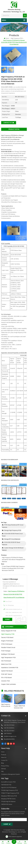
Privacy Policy (5, 766)
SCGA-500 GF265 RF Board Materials (11, 543)
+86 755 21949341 (9, 728)
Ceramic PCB (5, 681)
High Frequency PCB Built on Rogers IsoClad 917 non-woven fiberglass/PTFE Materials (13, 559)
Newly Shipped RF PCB (8, 631)
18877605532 (8, 733)
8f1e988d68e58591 (9, 739)
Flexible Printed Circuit (8, 647)
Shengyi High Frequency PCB (12, 530)
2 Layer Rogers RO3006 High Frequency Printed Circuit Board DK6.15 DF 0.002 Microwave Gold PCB (13, 568)
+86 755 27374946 (9, 725)
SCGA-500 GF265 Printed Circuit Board (12, 535)
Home (7, 38)
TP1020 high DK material (8, 801)
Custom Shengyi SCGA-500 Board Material (12, 549)
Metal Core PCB (6, 664)
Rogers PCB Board (7, 641)
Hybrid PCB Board (7, 671)
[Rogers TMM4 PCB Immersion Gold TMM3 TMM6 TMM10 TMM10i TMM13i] (19, 699)
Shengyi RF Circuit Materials (12, 539)
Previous (0, 700)
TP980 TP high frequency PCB (10, 793)
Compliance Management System (10, 774)
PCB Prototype (5, 651)
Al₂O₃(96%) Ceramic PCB (8, 782)
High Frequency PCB (17, 38)
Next (25, 700)
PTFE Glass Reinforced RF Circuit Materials (12, 526)
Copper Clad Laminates (8, 684)
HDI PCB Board (6, 661)
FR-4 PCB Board (6, 677)
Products (3, 754)
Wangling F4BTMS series (8, 798)
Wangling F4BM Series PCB (9, 796)
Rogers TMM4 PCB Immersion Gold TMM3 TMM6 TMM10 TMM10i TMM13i (19, 707)
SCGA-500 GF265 (6, 151)
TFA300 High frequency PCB (9, 790)
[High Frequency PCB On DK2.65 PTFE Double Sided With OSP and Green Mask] (6, 698)
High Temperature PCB (8, 657)
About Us (3, 757)
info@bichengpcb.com (10, 736)
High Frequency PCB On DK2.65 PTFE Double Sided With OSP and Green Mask (6, 705)
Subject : (14, 594)
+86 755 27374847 (9, 730)
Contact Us (8, 122)
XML (2, 771)
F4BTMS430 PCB (6, 784)
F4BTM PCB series (6, 804)
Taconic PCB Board (7, 637)
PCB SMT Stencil (6, 674)
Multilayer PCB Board (8, 654)
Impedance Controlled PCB (9, 667)
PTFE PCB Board (6, 644)
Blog (2, 763)
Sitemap (3, 768)
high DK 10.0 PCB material (8, 787)
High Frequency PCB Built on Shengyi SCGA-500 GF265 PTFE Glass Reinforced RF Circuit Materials (14, 594)
